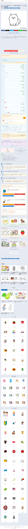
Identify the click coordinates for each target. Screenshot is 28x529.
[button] (3, 30)
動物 (15, 258)
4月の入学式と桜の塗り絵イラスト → (14, 235)
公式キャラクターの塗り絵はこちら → (6, 137)
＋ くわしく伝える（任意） (5, 123)
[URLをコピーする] (25, 30)
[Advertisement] (14, 44)
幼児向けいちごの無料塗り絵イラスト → (22, 235)
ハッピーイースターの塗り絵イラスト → (22, 247)
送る (24, 117)
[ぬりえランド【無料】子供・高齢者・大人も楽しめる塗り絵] (2, 1)
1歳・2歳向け (6, 258)
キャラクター (18, 258)
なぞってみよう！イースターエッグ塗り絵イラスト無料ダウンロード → (14, 247)
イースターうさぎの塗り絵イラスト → (5, 235)
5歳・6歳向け (12, 258)
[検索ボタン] (25, 1)
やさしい (3, 259)
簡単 (7, 259)
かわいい (5, 259)
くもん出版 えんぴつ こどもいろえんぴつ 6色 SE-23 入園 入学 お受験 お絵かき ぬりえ (16, 200)
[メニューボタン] (27, 1)
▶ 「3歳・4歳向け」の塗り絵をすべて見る (14, 237)
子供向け (3, 258)
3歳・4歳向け (9, 258)
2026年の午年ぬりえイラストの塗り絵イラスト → (22, 224)
